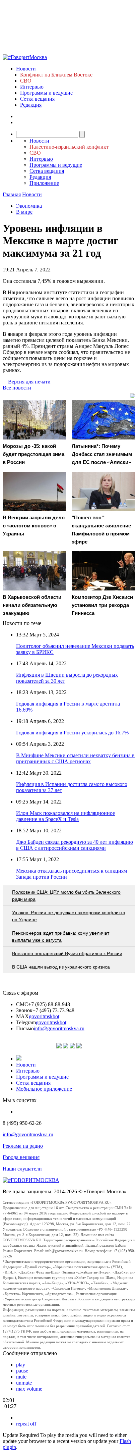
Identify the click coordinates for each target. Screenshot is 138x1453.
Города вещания (21, 1157)
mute (21, 1377)
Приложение (44, 183)
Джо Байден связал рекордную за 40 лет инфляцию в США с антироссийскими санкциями (74, 845)
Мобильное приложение (44, 1089)
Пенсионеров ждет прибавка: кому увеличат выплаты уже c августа (60, 936)
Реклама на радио (23, 1146)
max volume (29, 1389)
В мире (24, 212)
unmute (24, 1383)
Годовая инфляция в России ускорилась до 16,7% (72, 732)
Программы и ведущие (46, 93)
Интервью (32, 87)
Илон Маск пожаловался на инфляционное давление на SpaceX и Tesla (65, 816)
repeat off (26, 1423)
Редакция (31, 105)
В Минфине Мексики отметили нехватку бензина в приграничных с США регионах (75, 758)
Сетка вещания (37, 99)
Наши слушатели (22, 1169)
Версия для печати (29, 381)
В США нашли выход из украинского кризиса (61, 967)
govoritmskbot (44, 1016)
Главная (12, 194)
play (20, 1364)
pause (22, 1370)
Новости (26, 68)
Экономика (29, 206)
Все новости (17, 388)
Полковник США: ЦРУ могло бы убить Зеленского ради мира (66, 895)
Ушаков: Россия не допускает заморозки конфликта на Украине (68, 916)
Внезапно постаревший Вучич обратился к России (67, 953)
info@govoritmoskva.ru (59, 1028)
